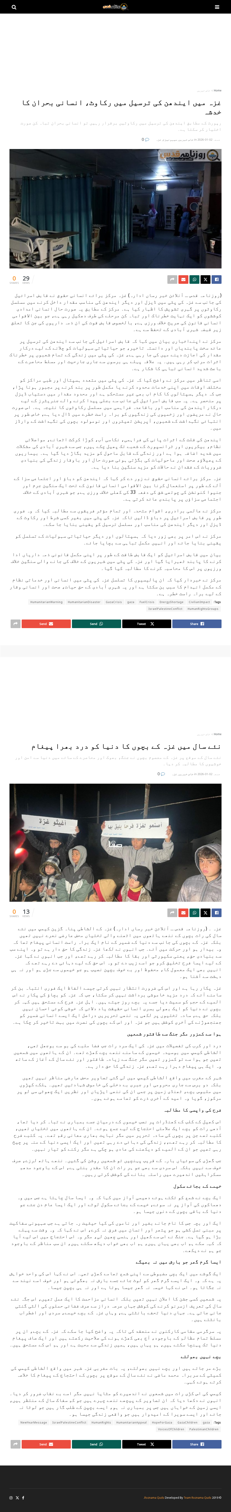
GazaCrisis (114, 602)
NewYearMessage (34, 1422)
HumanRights (101, 1422)
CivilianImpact (199, 602)
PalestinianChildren (204, 1429)
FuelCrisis (147, 602)
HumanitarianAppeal (131, 1422)
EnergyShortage (172, 602)
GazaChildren (188, 1422)
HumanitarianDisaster (84, 602)
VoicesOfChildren (171, 1429)
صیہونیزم (170, 139)
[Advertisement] (115, 52)
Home (218, 90)
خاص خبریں (203, 90)
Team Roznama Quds (197, 1498)
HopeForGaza (162, 1422)
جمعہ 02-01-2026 (208, 139)
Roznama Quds (154, 1498)
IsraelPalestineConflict (165, 609)
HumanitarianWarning (46, 602)
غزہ (158, 139)
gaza (130, 602)
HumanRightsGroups (203, 609)
